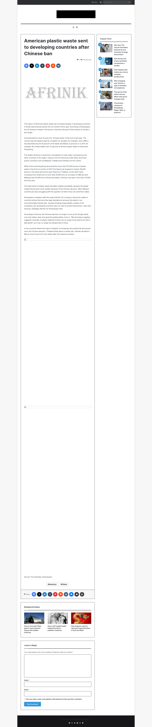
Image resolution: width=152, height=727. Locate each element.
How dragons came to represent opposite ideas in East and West (80, 628)
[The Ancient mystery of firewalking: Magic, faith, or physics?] (106, 106)
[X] (31, 66)
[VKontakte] (58, 66)
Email (26, 690)
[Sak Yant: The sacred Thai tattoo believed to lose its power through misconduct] (106, 48)
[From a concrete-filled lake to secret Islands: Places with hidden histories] (34, 618)
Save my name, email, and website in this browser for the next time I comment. (54, 699)
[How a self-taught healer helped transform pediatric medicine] (58, 618)
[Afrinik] (76, 14)
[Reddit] (53, 66)
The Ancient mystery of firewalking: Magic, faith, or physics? (119, 107)
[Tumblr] (42, 66)
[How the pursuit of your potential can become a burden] (106, 62)
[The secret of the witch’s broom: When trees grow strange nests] (106, 95)
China (64, 584)
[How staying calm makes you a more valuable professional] (106, 73)
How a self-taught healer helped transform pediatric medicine (57, 628)
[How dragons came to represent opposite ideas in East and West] (81, 618)
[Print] (82, 594)
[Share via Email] (76, 594)
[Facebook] (26, 66)
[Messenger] (71, 594)
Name (26, 680)
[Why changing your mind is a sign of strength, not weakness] (106, 84)
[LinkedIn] (37, 66)
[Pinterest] (48, 66)
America (52, 584)
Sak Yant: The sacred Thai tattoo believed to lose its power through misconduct (121, 49)
